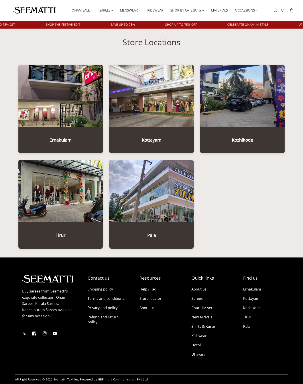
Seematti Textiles (66, 379)
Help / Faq (148, 289)
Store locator (150, 298)
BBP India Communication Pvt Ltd (123, 379)
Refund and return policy (103, 319)
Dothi (196, 345)
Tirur (247, 317)
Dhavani (198, 354)
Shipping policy (100, 289)
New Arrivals (201, 317)
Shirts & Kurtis (203, 326)
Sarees (197, 298)
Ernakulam (252, 289)
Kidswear (199, 335)
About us (147, 307)
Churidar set (201, 307)
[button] (291, 10)
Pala (246, 326)
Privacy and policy (103, 307)
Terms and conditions (106, 298)
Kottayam (251, 298)
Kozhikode (252, 307)
